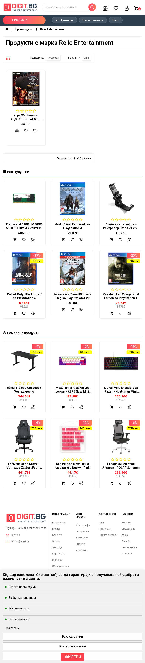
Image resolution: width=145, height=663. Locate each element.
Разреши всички (72, 636)
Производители (108, 535)
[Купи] (15, 406)
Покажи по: (74, 58)
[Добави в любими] (24, 406)
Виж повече (12, 627)
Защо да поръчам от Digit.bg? (59, 553)
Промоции (66, 20)
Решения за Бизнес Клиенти (59, 528)
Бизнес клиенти (93, 20)
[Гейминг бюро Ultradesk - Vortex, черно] (24, 360)
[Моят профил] (127, 7)
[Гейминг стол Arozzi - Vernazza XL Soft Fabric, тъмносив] (24, 437)
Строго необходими (22, 587)
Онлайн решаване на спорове (129, 547)
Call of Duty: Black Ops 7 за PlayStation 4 (24, 296)
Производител (24, 29)
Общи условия (60, 566)
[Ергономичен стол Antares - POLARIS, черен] (121, 437)
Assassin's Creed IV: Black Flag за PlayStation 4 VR (72, 296)
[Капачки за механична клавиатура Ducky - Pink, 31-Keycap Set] (72, 437)
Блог (116, 20)
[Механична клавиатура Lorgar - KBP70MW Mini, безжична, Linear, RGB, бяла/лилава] (72, 360)
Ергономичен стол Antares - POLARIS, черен (121, 465)
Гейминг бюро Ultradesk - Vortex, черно (24, 389)
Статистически (19, 619)
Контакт (126, 522)
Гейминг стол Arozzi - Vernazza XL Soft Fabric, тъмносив (24, 467)
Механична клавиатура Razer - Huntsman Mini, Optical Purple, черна (121, 391)
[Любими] (116, 7)
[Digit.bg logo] (26, 519)
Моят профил (83, 525)
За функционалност (22, 597)
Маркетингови (19, 608)
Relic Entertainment (52, 29)
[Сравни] (105, 7)
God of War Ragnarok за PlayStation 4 (72, 226)
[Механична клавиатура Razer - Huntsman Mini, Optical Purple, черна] (121, 360)
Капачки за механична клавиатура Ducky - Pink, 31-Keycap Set (72, 467)
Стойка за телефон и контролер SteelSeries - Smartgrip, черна (121, 228)
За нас (56, 541)
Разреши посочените (72, 646)
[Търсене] (92, 7)
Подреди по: (37, 58)
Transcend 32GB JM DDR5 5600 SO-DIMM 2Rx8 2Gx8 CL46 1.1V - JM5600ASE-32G (24, 230)
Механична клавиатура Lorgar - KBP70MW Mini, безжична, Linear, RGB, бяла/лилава (72, 393)
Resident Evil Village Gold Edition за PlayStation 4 (121, 296)
